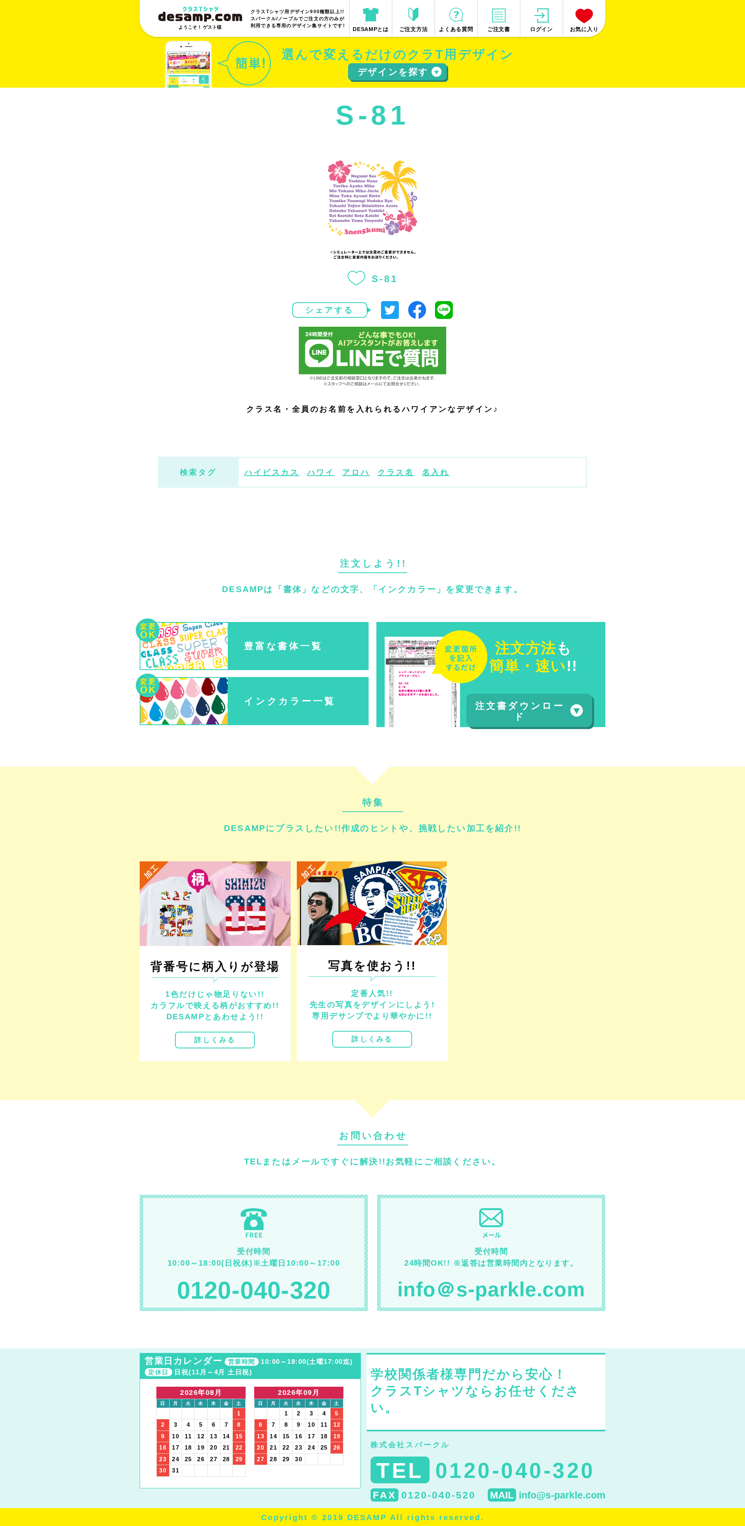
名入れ (436, 472)
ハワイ (321, 472)
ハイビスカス (272, 472)
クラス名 (396, 472)
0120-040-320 (254, 1290)
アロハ (356, 472)
